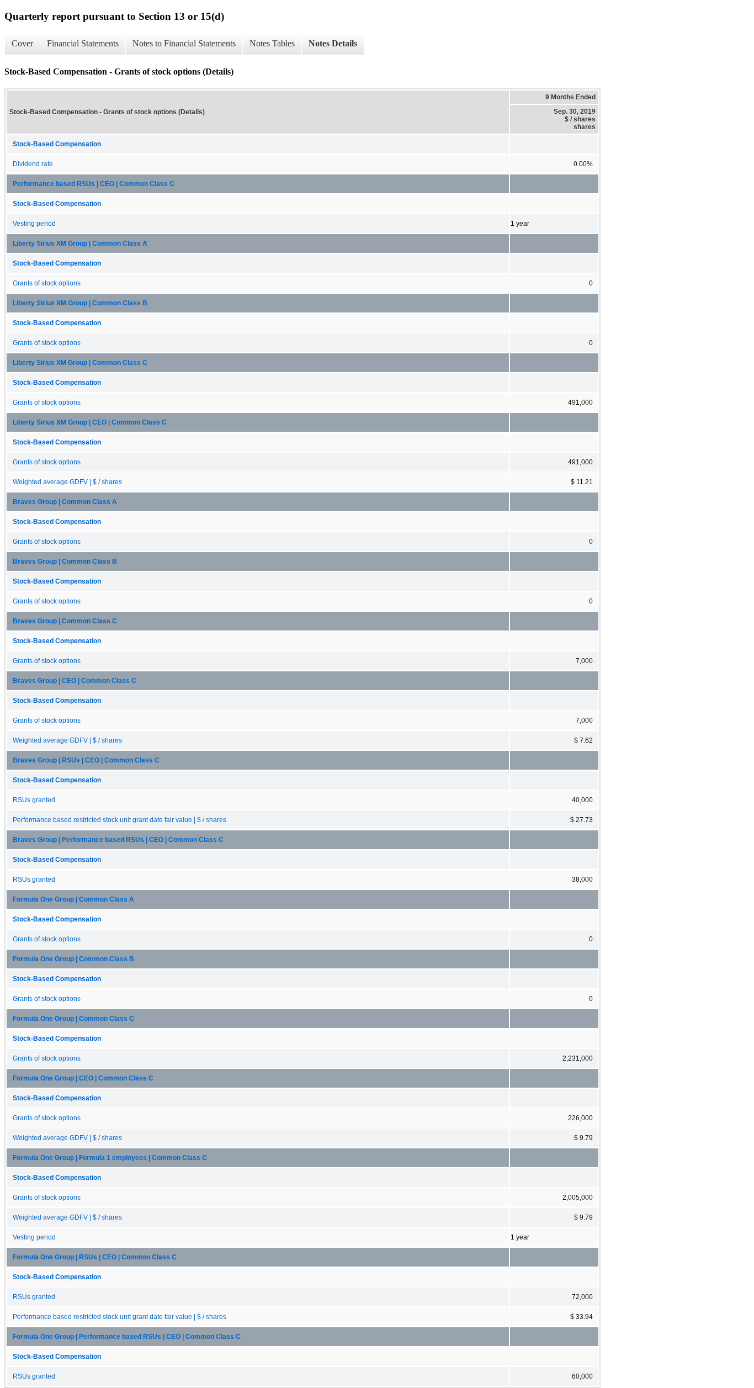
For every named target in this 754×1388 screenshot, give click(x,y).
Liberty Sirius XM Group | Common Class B (80, 303)
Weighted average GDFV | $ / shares (67, 482)
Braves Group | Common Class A (65, 502)
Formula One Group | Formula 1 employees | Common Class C (110, 1157)
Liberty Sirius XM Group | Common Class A (80, 243)
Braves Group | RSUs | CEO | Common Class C (86, 760)
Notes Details (333, 43)
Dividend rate (33, 164)
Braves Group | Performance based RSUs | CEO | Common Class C (118, 839)
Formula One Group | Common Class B (73, 959)
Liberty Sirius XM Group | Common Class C (80, 362)
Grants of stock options (47, 283)
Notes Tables (272, 43)
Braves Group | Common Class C (65, 621)
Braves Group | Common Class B (65, 561)
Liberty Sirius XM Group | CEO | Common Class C (90, 422)
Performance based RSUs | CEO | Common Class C (93, 184)
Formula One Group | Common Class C (73, 1018)
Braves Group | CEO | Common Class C (74, 680)
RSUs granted (34, 800)
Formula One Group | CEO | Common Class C (83, 1078)
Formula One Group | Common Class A (73, 899)
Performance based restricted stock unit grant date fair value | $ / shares (119, 820)
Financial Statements (83, 43)
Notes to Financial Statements (184, 43)
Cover (22, 43)
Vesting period (34, 223)
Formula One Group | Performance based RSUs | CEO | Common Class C (127, 1336)
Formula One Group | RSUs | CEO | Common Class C (95, 1257)
